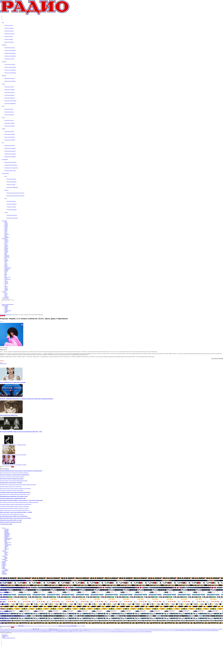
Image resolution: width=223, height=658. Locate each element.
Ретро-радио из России (9, 120)
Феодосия (6, 286)
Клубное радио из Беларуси (10, 53)
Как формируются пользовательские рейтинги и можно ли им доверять (14, 508)
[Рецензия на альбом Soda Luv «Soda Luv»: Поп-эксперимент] (8, 453)
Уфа (5, 285)
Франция (6, 236)
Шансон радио (143, 631)
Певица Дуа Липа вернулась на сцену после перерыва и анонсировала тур (15, 510)
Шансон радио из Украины (10, 81)
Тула (5, 284)
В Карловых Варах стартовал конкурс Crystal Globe (11, 482)
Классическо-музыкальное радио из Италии (15, 195)
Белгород (6, 244)
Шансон (4, 75)
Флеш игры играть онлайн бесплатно (130, 631)
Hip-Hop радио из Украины (10, 148)
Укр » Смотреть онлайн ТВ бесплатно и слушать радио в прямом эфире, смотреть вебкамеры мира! (97, 631)
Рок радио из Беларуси (9, 30)
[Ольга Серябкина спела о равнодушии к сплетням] (11, 380)
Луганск (6, 263)
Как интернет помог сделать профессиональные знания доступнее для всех (15, 494)
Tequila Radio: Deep (5, 590)
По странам (4, 220)
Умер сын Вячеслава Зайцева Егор (9, 415)
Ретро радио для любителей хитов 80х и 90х (33, 630)
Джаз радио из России (11, 201)
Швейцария (7, 237)
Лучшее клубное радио (44, 629)
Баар (5, 243)
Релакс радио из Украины (10, 134)
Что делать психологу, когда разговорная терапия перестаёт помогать (13, 480)
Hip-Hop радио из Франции (10, 156)
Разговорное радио (208, 629)
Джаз (6, 198)
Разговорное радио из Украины (11, 165)
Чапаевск (6, 288)
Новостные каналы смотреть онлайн (96, 629)
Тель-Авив (6, 283)
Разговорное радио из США (10, 170)
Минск (6, 264)
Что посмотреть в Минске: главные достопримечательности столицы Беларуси (15, 504)
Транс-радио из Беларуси (10, 92)
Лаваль (6, 261)
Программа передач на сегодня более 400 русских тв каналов (138, 629)
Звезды (6, 292)
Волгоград (6, 251)
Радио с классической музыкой (170, 629)
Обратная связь (5, 298)
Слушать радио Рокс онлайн (6, 524)
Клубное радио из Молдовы (10, 55)
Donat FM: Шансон (5, 592)
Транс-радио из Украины (10, 89)
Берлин (6, 560)
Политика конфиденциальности (8, 637)
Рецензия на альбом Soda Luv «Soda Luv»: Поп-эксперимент (14, 454)
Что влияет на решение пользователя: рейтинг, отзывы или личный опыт (14, 506)
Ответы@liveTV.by (107, 629)
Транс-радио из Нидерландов (10, 100)
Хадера (6, 287)
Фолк (6, 176)
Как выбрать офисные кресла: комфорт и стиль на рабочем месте (14, 516)
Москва (6, 266)
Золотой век (3, 623)
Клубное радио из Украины (10, 50)
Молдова (6, 233)
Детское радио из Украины (12, 217)
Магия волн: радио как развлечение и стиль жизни (10, 522)
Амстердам (6, 240)
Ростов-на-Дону (7, 277)
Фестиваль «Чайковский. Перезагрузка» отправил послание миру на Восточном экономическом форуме (26, 398)
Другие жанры (5, 173)
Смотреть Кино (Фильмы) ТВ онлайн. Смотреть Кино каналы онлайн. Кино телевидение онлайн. (161, 630)
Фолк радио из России (11, 178)
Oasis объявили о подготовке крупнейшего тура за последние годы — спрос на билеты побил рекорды (21, 500)
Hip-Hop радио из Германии (10, 153)
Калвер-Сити (7, 257)
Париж (6, 274)
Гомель (6, 253)
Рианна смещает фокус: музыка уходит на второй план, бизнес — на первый (16, 512)
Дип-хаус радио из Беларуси (10, 69)
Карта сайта (4, 634)
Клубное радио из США (9, 58)
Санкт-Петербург (8, 279)
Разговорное (5, 159)
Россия (6, 221)
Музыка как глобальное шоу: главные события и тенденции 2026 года (14, 474)
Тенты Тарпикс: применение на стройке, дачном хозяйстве (11, 490)
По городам (4, 238)
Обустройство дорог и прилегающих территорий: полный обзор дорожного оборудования (18, 484)
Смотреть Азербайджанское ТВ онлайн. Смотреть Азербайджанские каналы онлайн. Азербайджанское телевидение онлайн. (106, 630)
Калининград (7, 256)
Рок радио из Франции (9, 42)
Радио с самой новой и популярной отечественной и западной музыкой (190, 629)
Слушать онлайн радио (83, 630)
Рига (5, 276)
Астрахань (6, 242)
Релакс (3, 128)
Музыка (55, 629)
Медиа (51, 629)
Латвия (6, 231)
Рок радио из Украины (9, 28)
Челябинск (6, 289)
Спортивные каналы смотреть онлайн (64, 631)
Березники (6, 245)
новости (7, 468)
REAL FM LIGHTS (5, 613)
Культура (6, 293)
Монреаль (6, 265)
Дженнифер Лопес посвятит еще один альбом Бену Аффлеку (14, 464)
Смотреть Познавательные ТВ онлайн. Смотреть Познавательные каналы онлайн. (24, 631)
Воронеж (6, 252)
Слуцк (6, 280)
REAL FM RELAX (4, 618)
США (6, 235)
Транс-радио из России (9, 86)
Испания (6, 227)
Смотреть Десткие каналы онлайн (141, 630)
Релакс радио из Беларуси (10, 137)
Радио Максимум (4, 604)
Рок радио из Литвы (9, 36)
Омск (6, 540)
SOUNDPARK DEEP (5, 620)
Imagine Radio (3, 578)
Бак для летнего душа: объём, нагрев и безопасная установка (12, 476)
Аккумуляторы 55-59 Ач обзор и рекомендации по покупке (12, 514)
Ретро (3, 117)
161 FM (2, 606)
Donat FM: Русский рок (6, 611)
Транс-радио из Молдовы (10, 97)
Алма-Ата (6, 239)
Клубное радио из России (10, 47)
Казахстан (6, 229)
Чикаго (6, 290)
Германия (4, 559)
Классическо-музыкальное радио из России (15, 192)
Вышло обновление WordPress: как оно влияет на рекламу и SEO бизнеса (15, 518)
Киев (5, 258)
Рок (3, 22)
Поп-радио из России (9, 109)
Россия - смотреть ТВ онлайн (71, 630)
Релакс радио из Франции (10, 139)
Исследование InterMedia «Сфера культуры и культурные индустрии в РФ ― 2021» (21, 431)
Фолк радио (139, 631)
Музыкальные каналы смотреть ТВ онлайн (66, 629)
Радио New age (3, 608)
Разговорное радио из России (10, 162)
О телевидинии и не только (120, 629)
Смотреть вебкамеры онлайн (45, 631)
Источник (2, 360)
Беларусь (4, 556)
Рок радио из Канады (9, 39)
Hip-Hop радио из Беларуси (10, 151)
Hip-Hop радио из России (10, 145)
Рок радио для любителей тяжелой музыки (52, 630)
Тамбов (6, 546)
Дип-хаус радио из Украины (10, 67)
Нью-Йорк (6, 269)
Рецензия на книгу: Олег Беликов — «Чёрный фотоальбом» (14, 444)
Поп (3, 106)
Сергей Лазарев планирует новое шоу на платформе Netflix (15, 580)
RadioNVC (2, 601)
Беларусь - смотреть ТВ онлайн (6, 629)
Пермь (6, 275)
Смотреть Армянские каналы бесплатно (129, 630)
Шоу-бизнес (149, 631)
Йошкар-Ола (7, 255)
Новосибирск (7, 268)
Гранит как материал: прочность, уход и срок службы (10, 486)
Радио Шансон (3, 594)
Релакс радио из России (9, 131)
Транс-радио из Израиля (9, 95)
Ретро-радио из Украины (9, 123)
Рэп (3, 142)
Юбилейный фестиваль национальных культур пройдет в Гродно (14, 496)
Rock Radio (3, 585)
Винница (6, 250)
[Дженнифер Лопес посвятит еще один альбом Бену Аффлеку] (8, 463)
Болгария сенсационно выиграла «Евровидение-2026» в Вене (13, 498)
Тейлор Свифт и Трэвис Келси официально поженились (11, 478)
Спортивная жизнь (53, 631)
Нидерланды (7, 234)
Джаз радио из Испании (11, 209)
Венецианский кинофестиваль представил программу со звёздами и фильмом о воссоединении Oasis (21, 470)
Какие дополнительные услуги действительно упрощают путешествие (14, 472)
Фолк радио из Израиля (11, 181)
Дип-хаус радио (26, 629)
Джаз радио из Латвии (11, 206)
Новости (4, 291)
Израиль (6, 226)
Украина (4, 550)
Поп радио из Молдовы (9, 114)
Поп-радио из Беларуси (9, 111)
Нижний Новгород (8, 267)
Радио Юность (3, 597)
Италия (6, 228)
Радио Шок (3, 582)
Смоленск (6, 281)
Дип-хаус (4, 61)
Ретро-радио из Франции (10, 125)
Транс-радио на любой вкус (77, 631)
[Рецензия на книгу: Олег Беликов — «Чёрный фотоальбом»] (8, 443)
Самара (6, 278)
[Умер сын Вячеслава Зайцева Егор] (11, 412)
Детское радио (15, 629)
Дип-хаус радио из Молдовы (10, 72)
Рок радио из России (9, 25)
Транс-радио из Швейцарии (10, 103)
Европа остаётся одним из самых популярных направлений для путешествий (15, 488)
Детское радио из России (12, 215)
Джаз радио (20, 629)
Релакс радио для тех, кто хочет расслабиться (15, 630)
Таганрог (6, 282)
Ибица (6, 254)
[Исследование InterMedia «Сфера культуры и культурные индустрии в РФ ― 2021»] (11, 429)
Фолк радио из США (11, 184)
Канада (6, 230)
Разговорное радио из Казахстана (11, 167)
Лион (6, 262)
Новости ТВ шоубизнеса (84, 629)
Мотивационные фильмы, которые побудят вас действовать (15, 587)
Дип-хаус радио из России (10, 64)
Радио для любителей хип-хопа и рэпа (157, 629)
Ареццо (6, 241)
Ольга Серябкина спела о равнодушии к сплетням (13, 382)
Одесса (6, 555)
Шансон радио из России (10, 78)
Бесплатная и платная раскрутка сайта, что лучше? (11, 520)
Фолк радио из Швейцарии (12, 187)
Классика (6, 190)
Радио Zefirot (3, 599)
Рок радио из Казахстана (9, 33)
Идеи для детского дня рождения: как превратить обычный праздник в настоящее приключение (19, 502)
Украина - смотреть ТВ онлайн (117, 631)
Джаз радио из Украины (11, 204)
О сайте (3, 636)
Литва (6, 232)
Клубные (4, 44)
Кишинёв (6, 259)
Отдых (112, 629)
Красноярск (7, 536)
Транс (3, 84)
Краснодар (6, 260)
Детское (6, 212)
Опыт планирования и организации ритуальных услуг (14, 615)
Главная (1, 314)
